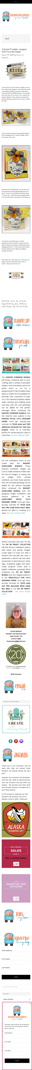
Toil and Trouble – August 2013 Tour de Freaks (14, 50)
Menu (16, 2)
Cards (13, 301)
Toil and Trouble (22, 306)
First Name (6, 959)
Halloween (23, 304)
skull (3, 306)
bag (13, 304)
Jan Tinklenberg (23, 260)
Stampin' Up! (10, 306)
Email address (7, 950)
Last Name (6, 967)
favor (17, 304)
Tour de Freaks (21, 301)
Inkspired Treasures (16, 16)
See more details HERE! (20, 435)
